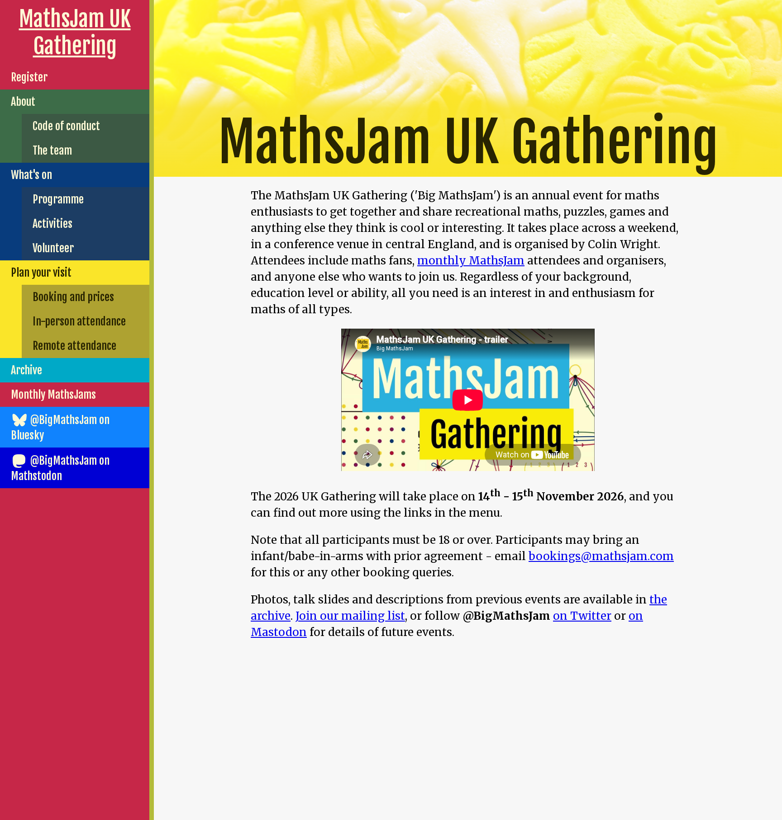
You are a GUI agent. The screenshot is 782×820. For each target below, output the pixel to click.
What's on (31, 175)
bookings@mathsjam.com (601, 556)
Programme (58, 199)
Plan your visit (41, 272)
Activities (52, 224)
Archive (26, 370)
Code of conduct (66, 126)
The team (52, 150)
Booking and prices (73, 297)
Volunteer (53, 248)
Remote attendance (74, 346)
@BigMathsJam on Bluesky (60, 427)
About (23, 101)
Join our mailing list (350, 616)
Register (29, 77)
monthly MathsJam (471, 261)
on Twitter (582, 616)
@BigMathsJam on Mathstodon (60, 468)
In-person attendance (79, 321)
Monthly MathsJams (53, 394)
